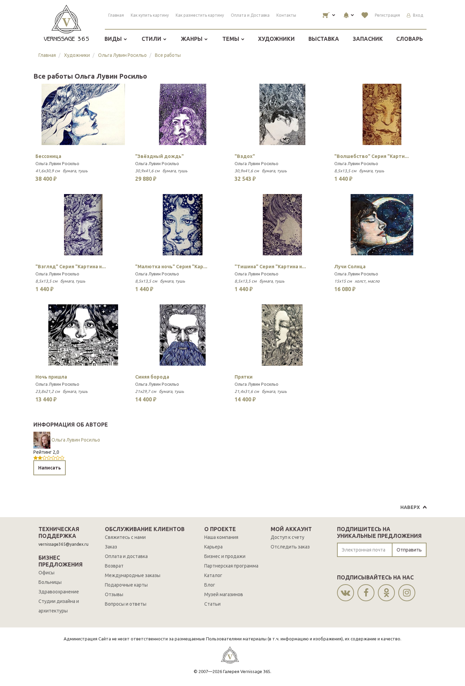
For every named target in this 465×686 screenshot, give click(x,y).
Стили (152, 39)
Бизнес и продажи (224, 556)
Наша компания (221, 537)
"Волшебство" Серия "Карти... (371, 156)
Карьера (213, 546)
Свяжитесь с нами (125, 537)
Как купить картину (150, 15)
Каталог (213, 575)
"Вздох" (245, 156)
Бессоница (48, 156)
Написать (49, 467)
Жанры (192, 39)
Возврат (114, 566)
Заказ (111, 546)
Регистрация (387, 15)
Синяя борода (152, 377)
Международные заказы (132, 575)
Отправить (409, 550)
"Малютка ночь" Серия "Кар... (171, 266)
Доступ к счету (287, 537)
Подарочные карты (126, 585)
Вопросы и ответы (125, 604)
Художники (276, 39)
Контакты (286, 15)
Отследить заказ (290, 546)
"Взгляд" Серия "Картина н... (70, 266)
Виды (114, 39)
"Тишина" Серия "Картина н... (270, 266)
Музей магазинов (223, 594)
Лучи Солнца (350, 266)
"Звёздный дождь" (159, 156)
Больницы (50, 582)
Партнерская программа (231, 566)
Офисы (46, 572)
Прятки (244, 377)
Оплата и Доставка (250, 15)
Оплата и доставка (126, 556)
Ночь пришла (51, 377)
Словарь (409, 39)
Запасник (368, 39)
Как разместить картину (200, 15)
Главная (116, 15)
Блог (209, 585)
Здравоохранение (58, 591)
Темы (231, 39)
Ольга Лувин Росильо (122, 55)
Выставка (323, 39)
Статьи (212, 604)
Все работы (168, 55)
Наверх (410, 507)
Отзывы (114, 594)
